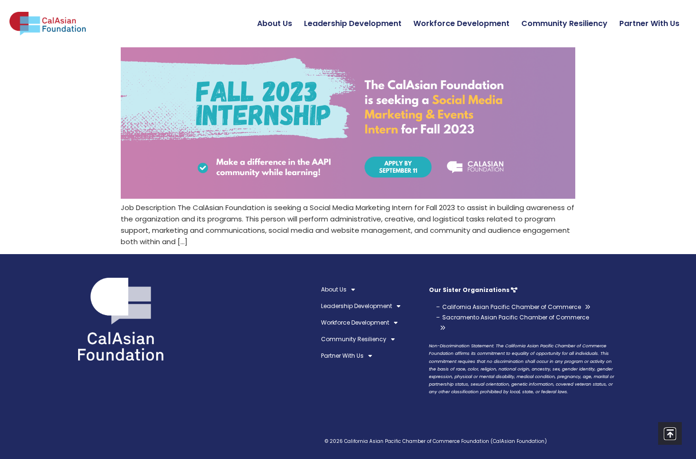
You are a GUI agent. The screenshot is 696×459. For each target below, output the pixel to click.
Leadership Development (353, 23)
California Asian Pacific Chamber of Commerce (511, 307)
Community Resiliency (564, 23)
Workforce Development (461, 23)
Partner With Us (649, 23)
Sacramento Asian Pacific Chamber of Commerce (515, 317)
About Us (274, 23)
